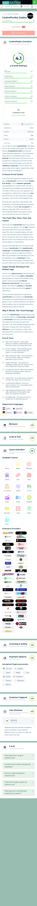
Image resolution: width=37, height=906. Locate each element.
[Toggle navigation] (34, 2)
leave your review (18, 115)
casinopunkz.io (28, 124)
